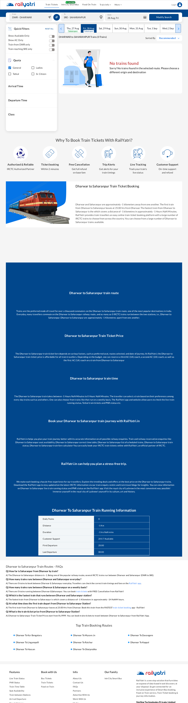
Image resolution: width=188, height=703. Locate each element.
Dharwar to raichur (83, 642)
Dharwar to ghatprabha (85, 649)
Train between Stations (20, 695)
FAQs (75, 686)
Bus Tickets (46, 678)
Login (174, 4)
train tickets (81, 591)
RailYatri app (135, 583)
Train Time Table (17, 686)
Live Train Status (17, 678)
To (65, 14)
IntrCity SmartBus (70, 4)
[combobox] (31, 17)
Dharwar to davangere (141, 635)
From (14, 14)
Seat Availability (16, 690)
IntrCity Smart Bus (113, 678)
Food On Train (89, 4)
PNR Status (14, 682)
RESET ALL (49, 29)
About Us (77, 678)
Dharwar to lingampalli (27, 642)
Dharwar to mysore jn (84, 635)
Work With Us (79, 699)
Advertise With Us (81, 695)
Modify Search (164, 17)
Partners (77, 690)
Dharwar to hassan (25, 649)
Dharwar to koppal (139, 642)
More (117, 4)
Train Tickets (52, 4)
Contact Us (78, 682)
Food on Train (47, 686)
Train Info (104, 4)
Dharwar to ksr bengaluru (29, 635)
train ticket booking (122, 607)
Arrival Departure (17, 699)
